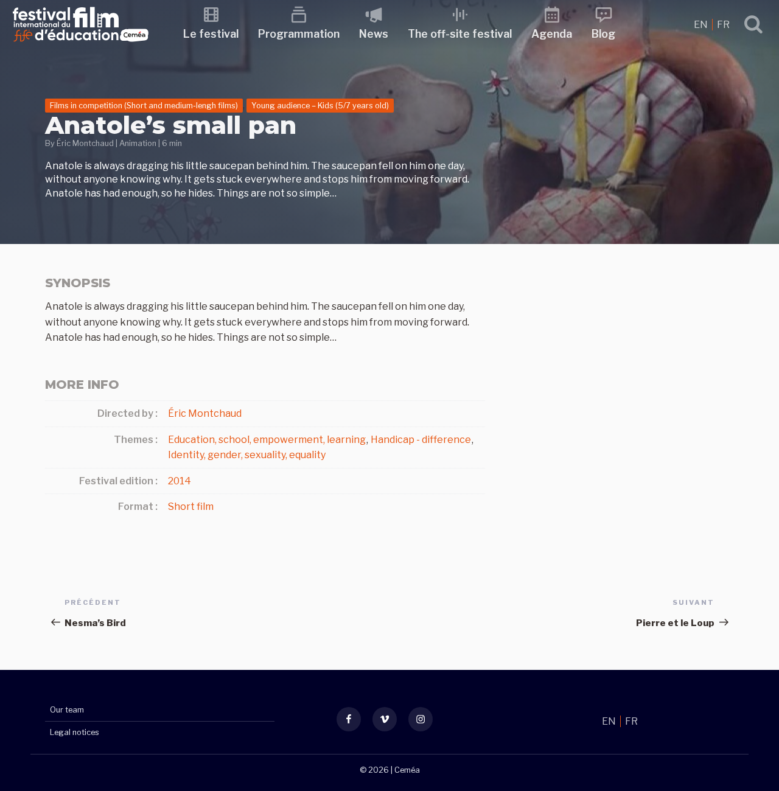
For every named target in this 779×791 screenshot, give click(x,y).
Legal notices (74, 732)
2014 (179, 481)
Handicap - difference (421, 439)
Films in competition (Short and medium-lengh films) (144, 105)
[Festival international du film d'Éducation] (80, 45)
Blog (603, 33)
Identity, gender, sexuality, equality (247, 455)
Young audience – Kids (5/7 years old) (320, 105)
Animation (137, 143)
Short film (191, 506)
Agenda (551, 33)
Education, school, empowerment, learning (267, 439)
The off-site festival (460, 33)
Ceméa (407, 770)
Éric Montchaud (85, 143)
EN (702, 24)
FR (723, 24)
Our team (67, 709)
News (373, 33)
